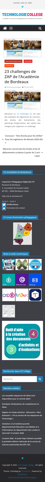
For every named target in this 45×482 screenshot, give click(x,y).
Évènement (9, 66)
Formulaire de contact (15, 208)
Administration (14, 477)
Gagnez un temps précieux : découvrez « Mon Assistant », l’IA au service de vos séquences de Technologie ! (22, 415)
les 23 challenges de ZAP (25, 114)
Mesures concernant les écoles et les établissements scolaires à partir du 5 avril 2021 (21, 152)
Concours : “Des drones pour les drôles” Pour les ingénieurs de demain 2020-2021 (24, 139)
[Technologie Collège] (5, 28)
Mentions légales (29, 477)
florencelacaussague (13, 87)
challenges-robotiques (13, 61)
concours (28, 61)
